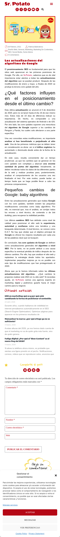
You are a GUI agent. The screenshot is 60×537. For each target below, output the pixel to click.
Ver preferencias (30, 528)
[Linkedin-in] (37, 9)
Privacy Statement (36, 533)
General (21, 50)
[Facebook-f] (21, 9)
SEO (9, 52)
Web (8, 435)
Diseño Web (12, 50)
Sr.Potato (27, 75)
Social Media (17, 52)
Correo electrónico (15, 428)
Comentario (12, 387)
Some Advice (28, 52)
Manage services (10, 505)
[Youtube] (33, 9)
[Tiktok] (25, 9)
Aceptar (30, 512)
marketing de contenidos (43, 50)
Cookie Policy (21, 533)
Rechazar (30, 520)
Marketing (29, 50)
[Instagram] (17, 9)
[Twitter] (29, 9)
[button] (55, 475)
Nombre (10, 420)
